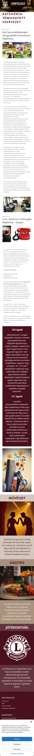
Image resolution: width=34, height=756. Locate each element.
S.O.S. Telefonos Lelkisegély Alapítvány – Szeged (16, 220)
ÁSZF (3, 703)
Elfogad (17, 739)
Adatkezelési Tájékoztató (17, 753)
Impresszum (5, 701)
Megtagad (17, 744)
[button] (31, 722)
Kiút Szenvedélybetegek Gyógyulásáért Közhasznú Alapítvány (16, 35)
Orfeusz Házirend (6, 705)
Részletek (17, 749)
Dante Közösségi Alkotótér (9, 718)
